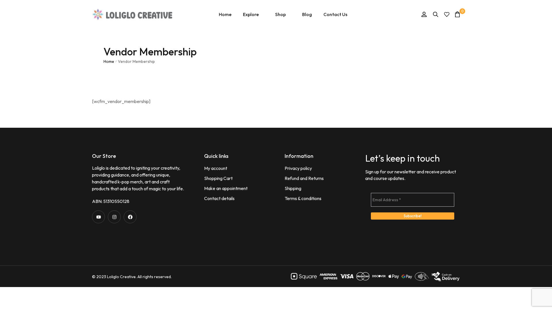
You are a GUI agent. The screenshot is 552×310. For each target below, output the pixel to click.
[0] (457, 14)
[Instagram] (114, 216)
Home (108, 61)
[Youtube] (98, 216)
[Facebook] (130, 216)
